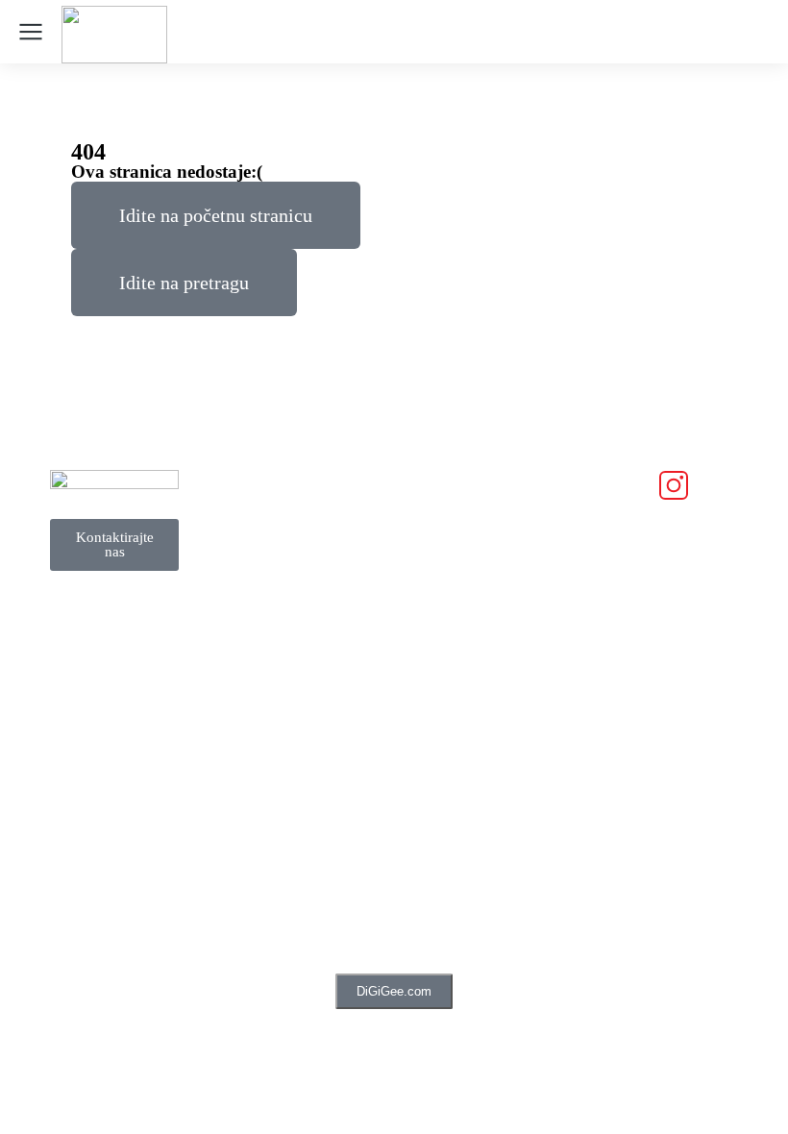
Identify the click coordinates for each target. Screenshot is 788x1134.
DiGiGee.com (394, 991)
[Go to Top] (741, 1087)
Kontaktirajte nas (115, 544)
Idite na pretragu (184, 282)
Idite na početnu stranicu (215, 215)
